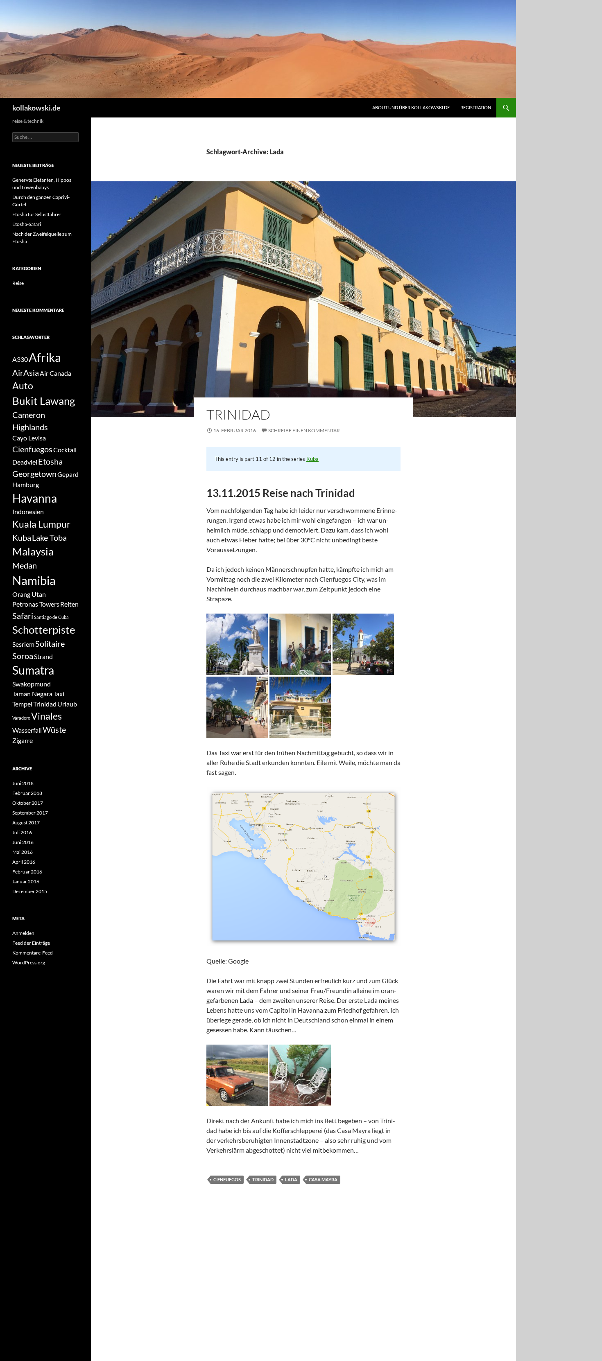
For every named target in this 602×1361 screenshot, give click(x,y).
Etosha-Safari (26, 224)
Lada (291, 1179)
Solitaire (50, 643)
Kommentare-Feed (32, 953)
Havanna (34, 498)
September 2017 (30, 813)
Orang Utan (29, 594)
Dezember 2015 (29, 891)
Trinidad (238, 414)
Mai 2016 (22, 852)
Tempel (22, 704)
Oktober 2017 (27, 803)
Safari (22, 616)
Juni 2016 (23, 842)
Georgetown (34, 473)
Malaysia (33, 551)
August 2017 (26, 822)
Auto (22, 385)
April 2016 (23, 862)
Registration (475, 107)
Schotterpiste (43, 629)
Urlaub (67, 704)
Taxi (58, 693)
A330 (20, 359)
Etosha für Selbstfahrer (36, 214)
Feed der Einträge (31, 943)
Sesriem (23, 644)
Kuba (312, 459)
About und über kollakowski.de (411, 107)
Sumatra (33, 670)
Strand (43, 656)
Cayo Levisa (29, 438)
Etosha (50, 461)
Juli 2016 (22, 832)
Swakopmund (31, 684)
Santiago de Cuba (51, 617)
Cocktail (65, 450)
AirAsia (25, 372)
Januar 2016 (25, 881)
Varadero (21, 717)
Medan (24, 565)
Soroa (22, 656)
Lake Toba (49, 537)
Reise (18, 283)
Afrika (45, 357)
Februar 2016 (27, 872)
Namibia (34, 580)
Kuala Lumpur (41, 524)
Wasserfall (27, 730)
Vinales (46, 716)
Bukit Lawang (43, 401)
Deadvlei (24, 462)
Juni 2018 (23, 783)
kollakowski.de (36, 107)
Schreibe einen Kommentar (304, 430)
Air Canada (55, 373)
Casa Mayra (323, 1179)
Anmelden (23, 933)
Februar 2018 (27, 793)
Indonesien (28, 511)
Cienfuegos (227, 1179)
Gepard (68, 474)
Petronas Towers (35, 604)
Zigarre (22, 740)
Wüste (54, 729)
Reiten (69, 604)
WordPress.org (28, 962)
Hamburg (25, 484)
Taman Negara (32, 693)
